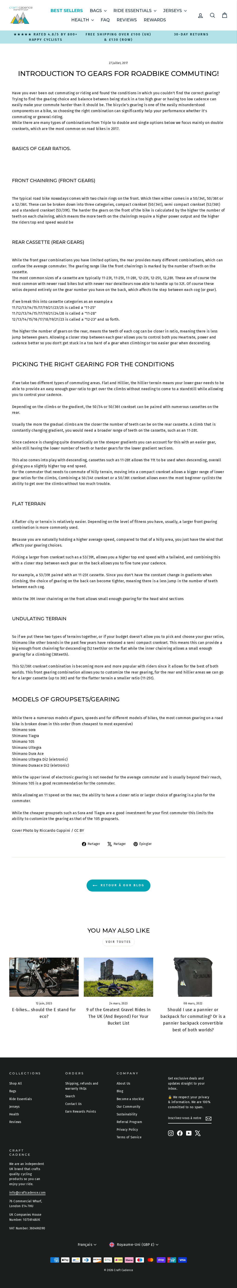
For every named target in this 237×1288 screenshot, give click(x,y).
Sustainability (127, 1114)
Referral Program (129, 1122)
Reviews (127, 19)
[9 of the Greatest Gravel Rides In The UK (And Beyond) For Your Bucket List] (118, 977)
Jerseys (173, 10)
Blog (120, 1091)
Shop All (15, 1083)
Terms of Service (129, 1137)
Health (80, 19)
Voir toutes (118, 941)
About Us (123, 1083)
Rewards (155, 19)
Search (70, 1096)
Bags (96, 10)
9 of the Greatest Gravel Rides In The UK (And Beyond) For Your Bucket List (118, 1016)
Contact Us (73, 1104)
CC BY (79, 830)
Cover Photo (23, 830)
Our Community (128, 1107)
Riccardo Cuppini (55, 830)
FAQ (105, 19)
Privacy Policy (127, 1130)
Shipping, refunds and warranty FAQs (81, 1086)
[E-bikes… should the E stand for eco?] (44, 977)
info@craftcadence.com (27, 1193)
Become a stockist (130, 1099)
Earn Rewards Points (80, 1112)
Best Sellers (67, 10)
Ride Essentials (133, 10)
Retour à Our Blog (121, 885)
